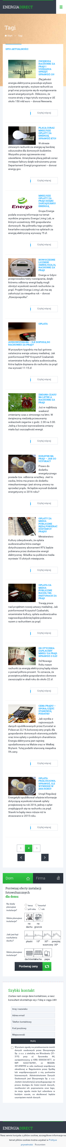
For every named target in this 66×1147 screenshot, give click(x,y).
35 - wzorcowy (47, 943)
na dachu (29, 925)
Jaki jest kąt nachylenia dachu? (12, 937)
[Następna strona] (45, 857)
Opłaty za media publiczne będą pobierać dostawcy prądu (47, 525)
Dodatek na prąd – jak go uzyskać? (47, 458)
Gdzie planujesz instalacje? (14, 920)
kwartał (42, 905)
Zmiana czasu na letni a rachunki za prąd (47, 398)
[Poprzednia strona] (21, 857)
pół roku (32, 909)
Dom (9, 878)
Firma (40, 878)
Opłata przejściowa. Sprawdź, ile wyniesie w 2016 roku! (47, 783)
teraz (30, 905)
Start (9, 35)
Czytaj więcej (44, 112)
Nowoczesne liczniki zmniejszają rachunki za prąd (47, 265)
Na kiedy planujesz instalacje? (11, 907)
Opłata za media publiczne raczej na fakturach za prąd (47, 591)
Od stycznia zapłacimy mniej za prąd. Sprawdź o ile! (47, 652)
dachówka (29, 959)
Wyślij (33, 1041)
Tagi (20, 35)
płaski (29, 941)
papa (47, 959)
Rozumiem (40, 1144)
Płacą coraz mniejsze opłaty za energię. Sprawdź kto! (47, 133)
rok (43, 909)
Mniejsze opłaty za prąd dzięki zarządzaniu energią (47, 201)
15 (38, 941)
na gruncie (38, 925)
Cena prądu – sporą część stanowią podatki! (47, 709)
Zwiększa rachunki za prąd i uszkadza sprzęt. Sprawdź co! (46, 67)
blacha (38, 959)
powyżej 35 (56, 943)
